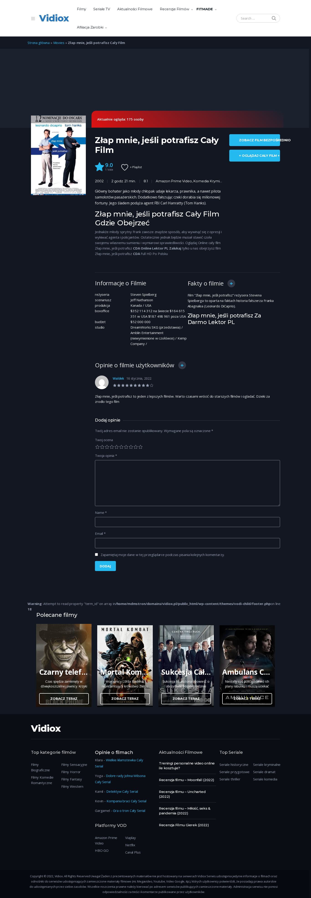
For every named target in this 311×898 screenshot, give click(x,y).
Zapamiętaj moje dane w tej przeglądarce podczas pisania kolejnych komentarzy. (162, 554)
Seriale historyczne (233, 764)
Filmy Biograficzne (40, 767)
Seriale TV (101, 9)
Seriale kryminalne (266, 764)
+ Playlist (136, 167)
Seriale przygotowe (234, 771)
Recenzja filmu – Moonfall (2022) (186, 780)
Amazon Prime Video (174, 181)
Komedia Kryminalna (211, 181)
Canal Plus (133, 852)
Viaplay (130, 837)
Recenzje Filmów (174, 9)
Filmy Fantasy (71, 779)
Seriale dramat (264, 771)
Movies (58, 42)
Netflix (130, 845)
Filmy (81, 9)
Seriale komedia (265, 779)
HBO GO (102, 850)
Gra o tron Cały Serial (129, 810)
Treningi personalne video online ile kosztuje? (187, 765)
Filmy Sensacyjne (74, 764)
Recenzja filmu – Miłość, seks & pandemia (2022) (184, 810)
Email (100, 533)
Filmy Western (72, 786)
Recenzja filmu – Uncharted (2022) (182, 794)
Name (101, 512)
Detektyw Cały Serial (122, 791)
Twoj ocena (104, 439)
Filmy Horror (71, 771)
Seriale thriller (229, 779)
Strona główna (39, 42)
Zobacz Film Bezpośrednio (259, 140)
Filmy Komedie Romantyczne (42, 780)
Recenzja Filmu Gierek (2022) (184, 825)
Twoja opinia (106, 455)
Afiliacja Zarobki (90, 27)
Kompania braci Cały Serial (126, 801)
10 (140, 447)
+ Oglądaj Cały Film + (259, 156)
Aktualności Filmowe (135, 9)
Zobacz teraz (63, 699)
